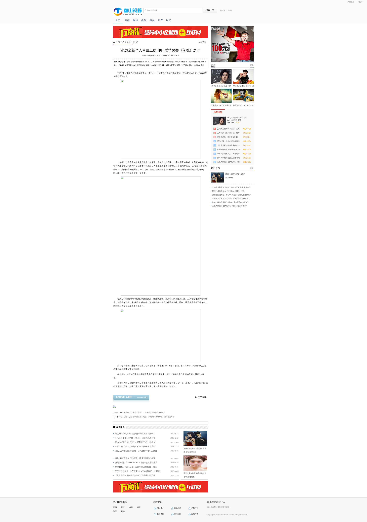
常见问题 (177, 508)
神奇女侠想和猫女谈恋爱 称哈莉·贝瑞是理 (228, 158)
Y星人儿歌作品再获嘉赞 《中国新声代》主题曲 (136, 451)
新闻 (127, 20)
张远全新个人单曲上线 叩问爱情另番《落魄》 (135, 434)
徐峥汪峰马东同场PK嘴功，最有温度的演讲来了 (230, 202)
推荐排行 (218, 112)
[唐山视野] (127, 16)
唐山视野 (126, 42)
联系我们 (160, 514)
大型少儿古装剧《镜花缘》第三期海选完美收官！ (231, 199)
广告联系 (351, 2)
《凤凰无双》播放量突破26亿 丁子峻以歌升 (228, 145)
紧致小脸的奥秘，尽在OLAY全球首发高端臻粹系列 (231, 195)
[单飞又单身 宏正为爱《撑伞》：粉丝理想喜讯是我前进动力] (221, 76)
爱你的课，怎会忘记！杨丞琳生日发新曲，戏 (228, 141)
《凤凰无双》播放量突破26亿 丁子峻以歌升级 (135, 475)
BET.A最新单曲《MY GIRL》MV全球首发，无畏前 (137, 471)
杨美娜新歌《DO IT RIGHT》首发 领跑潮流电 (228, 137)
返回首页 (202, 42)
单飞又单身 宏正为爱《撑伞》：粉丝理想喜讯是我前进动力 (142, 412)
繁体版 (222, 11)
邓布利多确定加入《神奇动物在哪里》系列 (228, 154)
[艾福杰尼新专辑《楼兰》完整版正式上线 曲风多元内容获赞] (243, 76)
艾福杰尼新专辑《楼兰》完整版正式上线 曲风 (135, 442)
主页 (118, 42)
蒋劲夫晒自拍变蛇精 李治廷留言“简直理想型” (229, 206)
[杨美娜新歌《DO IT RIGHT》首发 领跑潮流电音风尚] (243, 96)
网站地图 (177, 514)
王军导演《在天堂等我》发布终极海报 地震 (228, 133)
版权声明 (194, 514)
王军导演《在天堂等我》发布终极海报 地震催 (135, 446)
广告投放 (194, 508)
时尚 (168, 20)
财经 (135, 20)
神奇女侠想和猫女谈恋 (235, 174)
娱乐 (144, 20)
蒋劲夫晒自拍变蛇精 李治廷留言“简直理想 (228, 162)
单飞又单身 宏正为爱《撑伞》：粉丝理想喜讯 (135, 438)
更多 (252, 65)
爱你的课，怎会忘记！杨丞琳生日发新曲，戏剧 (136, 467)
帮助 (230, 11)
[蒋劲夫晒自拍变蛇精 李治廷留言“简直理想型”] (195, 463)
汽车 (160, 20)
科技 (152, 20)
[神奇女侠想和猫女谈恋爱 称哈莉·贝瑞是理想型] (195, 438)
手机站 (360, 2)
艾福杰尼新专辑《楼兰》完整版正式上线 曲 (228, 129)
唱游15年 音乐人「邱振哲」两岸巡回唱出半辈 (135, 458)
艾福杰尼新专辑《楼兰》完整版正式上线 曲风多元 (231, 187)
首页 (118, 20)
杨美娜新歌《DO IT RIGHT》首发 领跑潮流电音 (136, 462)
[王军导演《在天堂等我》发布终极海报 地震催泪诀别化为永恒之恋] (221, 96)
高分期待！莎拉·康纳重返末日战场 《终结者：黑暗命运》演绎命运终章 (147, 417)
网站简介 (160, 508)
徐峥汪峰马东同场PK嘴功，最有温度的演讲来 (228, 150)
